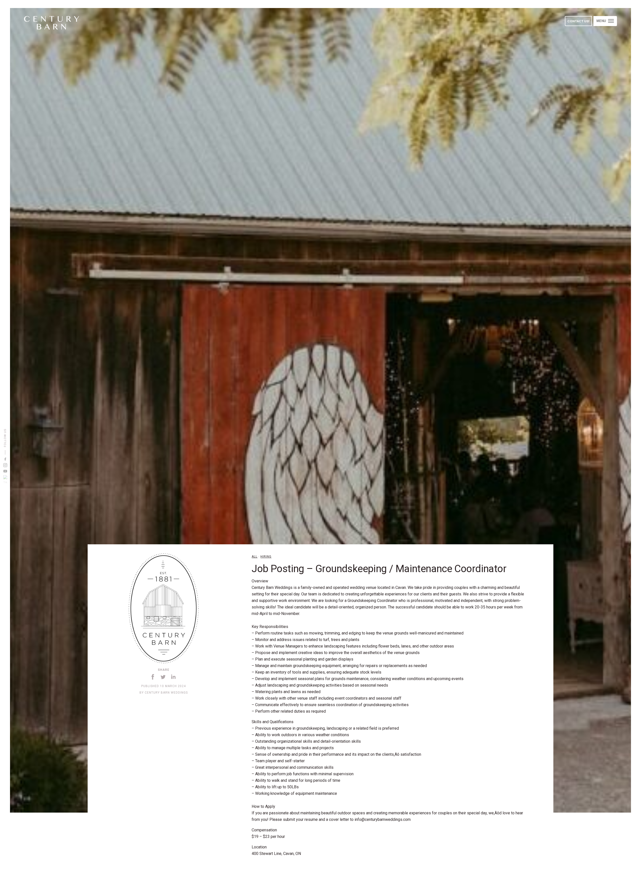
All (254, 556)
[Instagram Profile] (5, 465)
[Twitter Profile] (5, 480)
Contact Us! (578, 21)
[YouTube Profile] (5, 471)
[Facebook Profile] (5, 459)
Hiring (265, 556)
